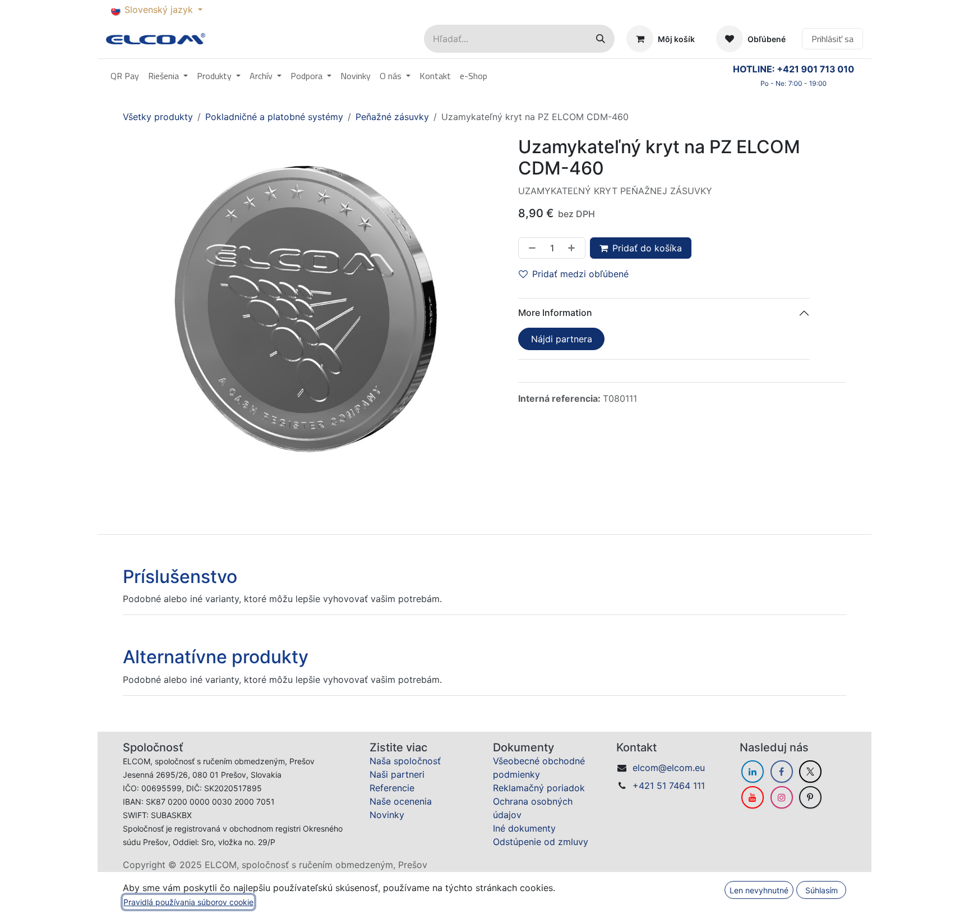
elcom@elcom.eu (669, 767)
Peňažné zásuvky (392, 116)
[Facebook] (781, 771)
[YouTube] (752, 797)
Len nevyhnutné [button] (759, 890)
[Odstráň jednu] (530, 248)
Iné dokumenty (524, 828)
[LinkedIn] (752, 771)
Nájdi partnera (561, 339)
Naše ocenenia (401, 801)
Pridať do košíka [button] (647, 248)
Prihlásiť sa (832, 38)
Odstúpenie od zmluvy (540, 841)
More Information (555, 312)
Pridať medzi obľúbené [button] (580, 273)
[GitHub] (810, 797)
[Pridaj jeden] (573, 248)
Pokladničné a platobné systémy (274, 116)
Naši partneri (397, 774)
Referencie (392, 787)
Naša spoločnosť (405, 760)
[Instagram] (781, 797)
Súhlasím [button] (821, 890)
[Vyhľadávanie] (601, 39)
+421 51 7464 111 (669, 785)
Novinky (387, 814)
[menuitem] (125, 76)
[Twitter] (810, 771)
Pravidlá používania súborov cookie (188, 902)
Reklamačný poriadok (539, 787)
